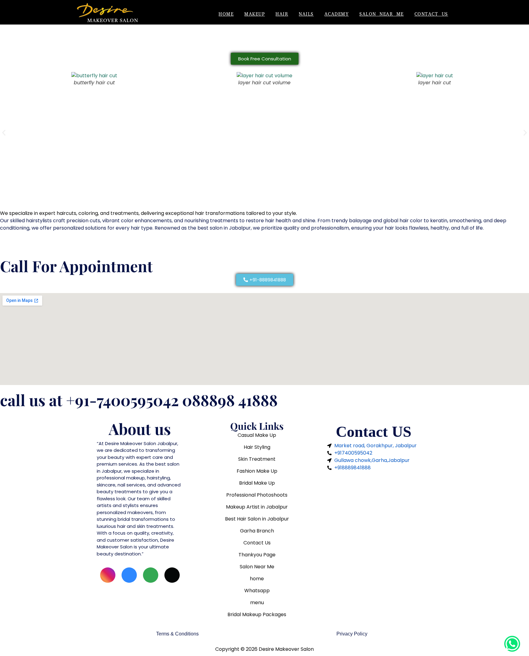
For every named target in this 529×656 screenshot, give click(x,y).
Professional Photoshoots (256, 494)
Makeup (254, 14)
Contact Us (431, 14)
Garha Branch (257, 530)
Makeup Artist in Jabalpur (257, 506)
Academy (337, 14)
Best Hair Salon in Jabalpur (257, 518)
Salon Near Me (381, 14)
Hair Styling (257, 447)
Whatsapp (257, 590)
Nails (306, 14)
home (257, 578)
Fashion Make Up (257, 471)
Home (226, 14)
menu (257, 602)
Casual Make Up (257, 435)
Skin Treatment (257, 459)
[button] (4, 132)
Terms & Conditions (177, 633)
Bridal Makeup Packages (256, 614)
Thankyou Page (257, 554)
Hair (282, 14)
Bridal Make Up (257, 482)
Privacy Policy (351, 633)
